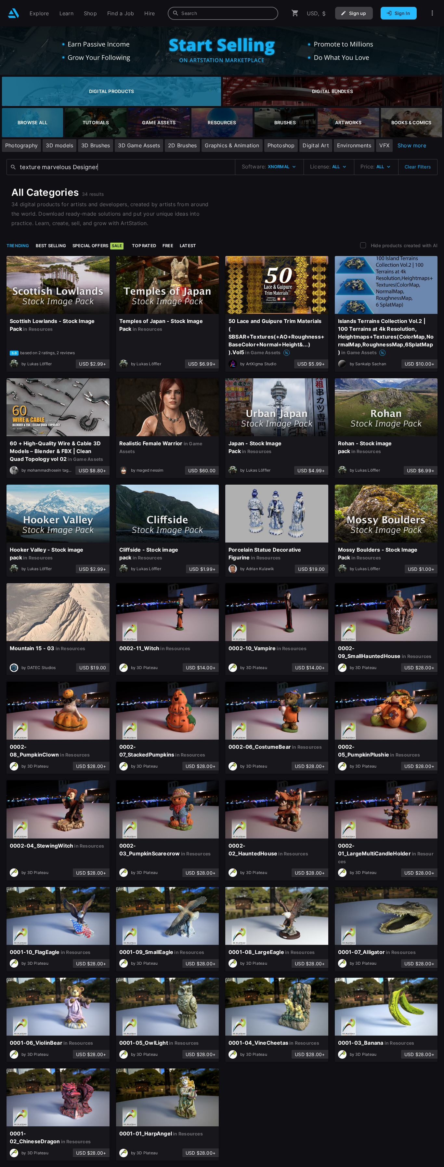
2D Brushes (182, 145)
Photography (21, 145)
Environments (354, 145)
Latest (188, 245)
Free (168, 245)
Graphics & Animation (232, 145)
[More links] (432, 13)
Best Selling (51, 245)
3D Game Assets (139, 145)
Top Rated (144, 245)
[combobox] (223, 13)
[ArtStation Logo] (13, 13)
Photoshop (281, 145)
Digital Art (316, 145)
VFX (384, 145)
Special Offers (97, 245)
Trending (18, 245)
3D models (59, 145)
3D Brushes (95, 145)
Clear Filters (418, 166)
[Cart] (295, 13)
